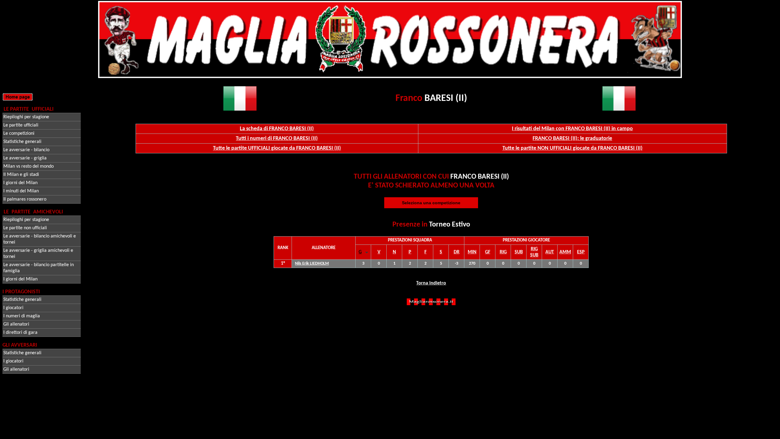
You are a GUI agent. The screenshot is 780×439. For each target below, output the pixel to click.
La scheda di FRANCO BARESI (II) (277, 129)
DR (456, 252)
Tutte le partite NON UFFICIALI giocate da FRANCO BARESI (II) (572, 148)
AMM (565, 252)
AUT (549, 252)
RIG (503, 252)
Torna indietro (431, 283)
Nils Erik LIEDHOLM (312, 263)
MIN (472, 252)
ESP (581, 252)
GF (487, 252)
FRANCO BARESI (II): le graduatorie (572, 138)
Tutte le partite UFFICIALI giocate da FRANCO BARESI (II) (277, 148)
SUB (519, 252)
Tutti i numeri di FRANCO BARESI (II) (277, 138)
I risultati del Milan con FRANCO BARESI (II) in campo (572, 129)
